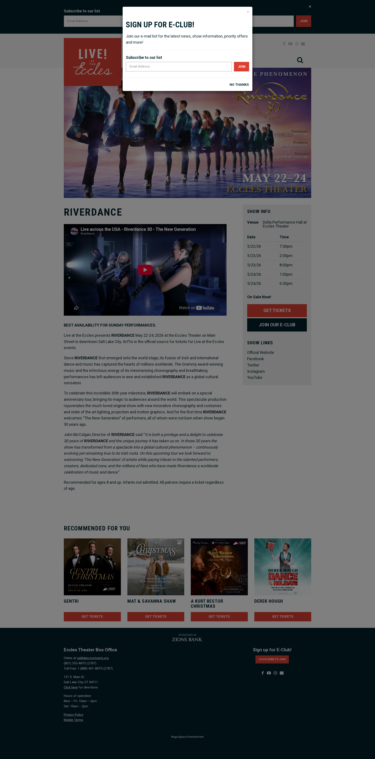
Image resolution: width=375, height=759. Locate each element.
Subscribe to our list (144, 57)
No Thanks (239, 85)
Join (241, 67)
